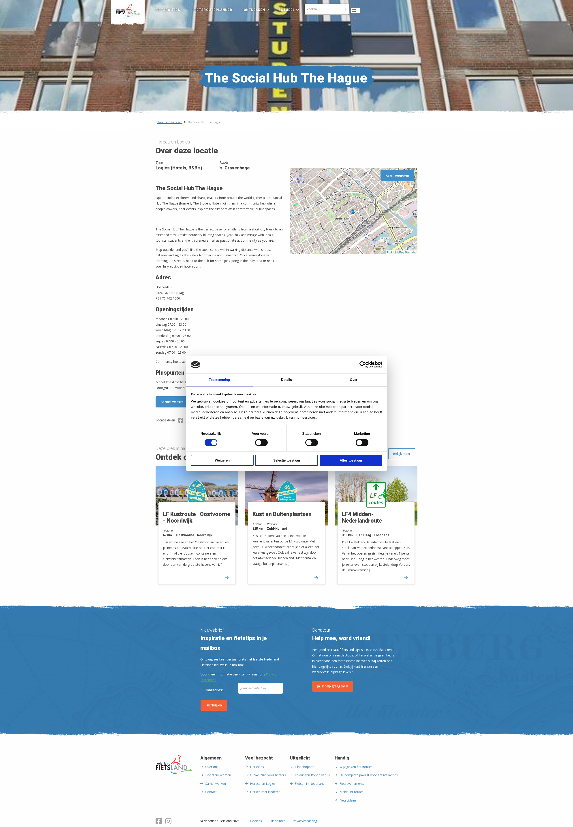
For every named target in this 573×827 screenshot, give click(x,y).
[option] (197, 529)
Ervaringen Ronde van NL (313, 775)
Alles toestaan (351, 460)
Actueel (286, 10)
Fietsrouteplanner (212, 10)
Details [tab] (286, 380)
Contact (211, 792)
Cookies (256, 821)
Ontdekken (254, 10)
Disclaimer (277, 821)
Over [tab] (353, 380)
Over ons (211, 767)
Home (128, 10)
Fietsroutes (167, 10)
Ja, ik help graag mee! (332, 686)
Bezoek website (172, 402)
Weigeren (222, 460)
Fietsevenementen (353, 783)
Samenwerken (215, 783)
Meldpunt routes (351, 792)
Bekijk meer (401, 453)
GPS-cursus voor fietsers (268, 775)
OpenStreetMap (407, 252)
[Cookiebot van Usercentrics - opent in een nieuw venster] (362, 364)
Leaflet (391, 252)
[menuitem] (128, 10)
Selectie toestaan (286, 460)
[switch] (261, 444)
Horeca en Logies (263, 783)
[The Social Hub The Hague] (353, 210)
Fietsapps (257, 767)
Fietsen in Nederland (310, 783)
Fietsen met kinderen (265, 792)
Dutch (355, 12)
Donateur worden (218, 775)
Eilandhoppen (304, 767)
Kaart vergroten (397, 175)
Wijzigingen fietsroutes (356, 767)
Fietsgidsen (348, 800)
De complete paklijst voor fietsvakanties (369, 775)
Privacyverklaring (305, 821)
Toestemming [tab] (219, 380)
